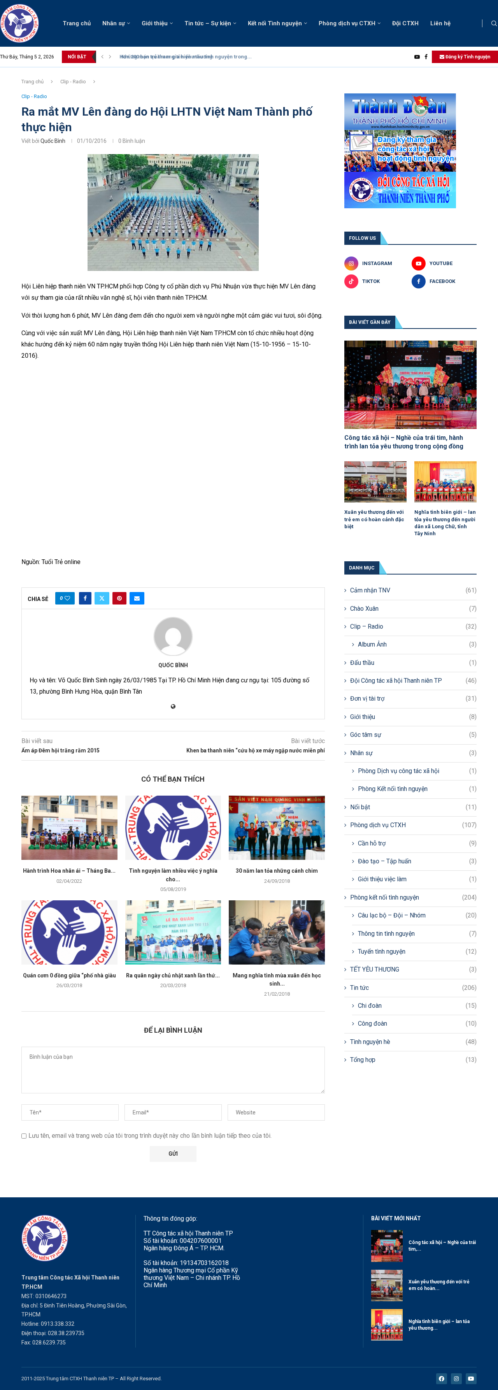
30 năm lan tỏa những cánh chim (277, 871)
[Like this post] (67, 598)
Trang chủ (77, 23)
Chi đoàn (417, 1005)
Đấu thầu (413, 662)
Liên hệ (440, 23)
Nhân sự (113, 23)
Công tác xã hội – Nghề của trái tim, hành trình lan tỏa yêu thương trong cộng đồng (403, 442)
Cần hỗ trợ (417, 843)
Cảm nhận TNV (413, 590)
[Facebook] (426, 57)
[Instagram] (456, 1378)
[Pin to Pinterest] (119, 598)
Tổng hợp (413, 1059)
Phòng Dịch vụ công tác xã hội (417, 771)
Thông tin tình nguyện (417, 933)
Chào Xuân (413, 608)
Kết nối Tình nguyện (275, 23)
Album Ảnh (417, 644)
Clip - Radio (73, 81)
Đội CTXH (405, 23)
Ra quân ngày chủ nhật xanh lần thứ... (173, 975)
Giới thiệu (155, 23)
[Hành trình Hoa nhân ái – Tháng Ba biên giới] (69, 827)
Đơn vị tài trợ (413, 698)
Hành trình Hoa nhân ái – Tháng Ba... (69, 871)
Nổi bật (413, 807)
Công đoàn (417, 1023)
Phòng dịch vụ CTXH (347, 23)
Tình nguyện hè (413, 1042)
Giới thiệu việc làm (417, 879)
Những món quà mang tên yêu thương (162, 57)
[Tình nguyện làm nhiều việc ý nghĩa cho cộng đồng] (173, 827)
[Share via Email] (137, 598)
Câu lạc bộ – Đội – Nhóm (417, 915)
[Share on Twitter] (102, 598)
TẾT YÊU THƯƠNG (413, 969)
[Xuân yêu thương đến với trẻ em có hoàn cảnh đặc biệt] (375, 482)
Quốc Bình (52, 141)
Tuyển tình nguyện (417, 951)
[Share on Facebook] (85, 598)
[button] (102, 57)
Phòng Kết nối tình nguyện (417, 789)
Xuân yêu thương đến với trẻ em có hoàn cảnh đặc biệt (374, 519)
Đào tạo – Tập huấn (417, 861)
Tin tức (413, 987)
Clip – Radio (413, 626)
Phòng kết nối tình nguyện (413, 897)
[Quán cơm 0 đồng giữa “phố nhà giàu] (69, 932)
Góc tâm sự (413, 734)
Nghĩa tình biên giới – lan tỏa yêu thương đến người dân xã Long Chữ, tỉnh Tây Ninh (445, 522)
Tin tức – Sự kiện (207, 23)
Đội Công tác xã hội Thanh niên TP (413, 680)
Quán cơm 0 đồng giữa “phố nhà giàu (69, 975)
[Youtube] (417, 57)
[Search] (494, 24)
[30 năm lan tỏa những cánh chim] (277, 827)
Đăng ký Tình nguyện (467, 57)
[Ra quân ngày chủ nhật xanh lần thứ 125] (173, 932)
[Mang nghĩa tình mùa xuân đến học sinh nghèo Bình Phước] (277, 932)
